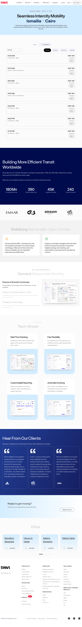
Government (67, 581)
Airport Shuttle (67, 584)
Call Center (66, 571)
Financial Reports (26, 593)
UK (64, 602)
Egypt (65, 597)
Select (71, 60)
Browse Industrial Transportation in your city (51, 587)
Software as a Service (48, 569)
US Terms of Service (51, 618)
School (65, 576)
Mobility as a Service (48, 571)
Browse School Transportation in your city (51, 582)
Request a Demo (67, 509)
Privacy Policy (41, 618)
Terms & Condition (32, 618)
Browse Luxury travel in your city (51, 579)
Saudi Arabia (67, 595)
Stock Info (24, 588)
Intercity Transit (35, 11)
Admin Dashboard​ (26, 576)
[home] (4, 2)
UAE (65, 593)
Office (65, 569)
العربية (68, 2)
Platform (24, 569)
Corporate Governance (28, 591)
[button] (20, 2)
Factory (66, 574)
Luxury (63, 2)
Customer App (25, 571)
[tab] (35, 44)
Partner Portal (25, 579)
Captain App (25, 574)
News (44, 595)
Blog (44, 600)
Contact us (45, 602)
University (66, 579)
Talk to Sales (76, 2)
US (64, 605)
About (23, 586)
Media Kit (45, 597)
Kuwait (65, 600)
